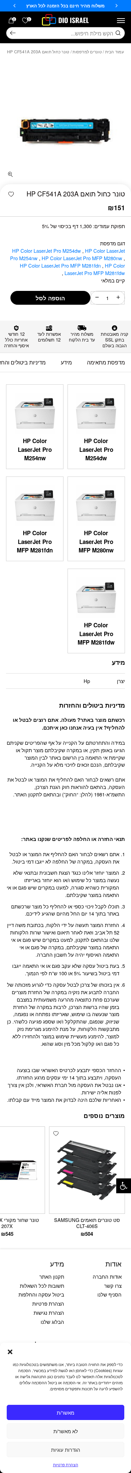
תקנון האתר (51, 1276)
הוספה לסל (50, 298)
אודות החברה (107, 1276)
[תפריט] (121, 20)
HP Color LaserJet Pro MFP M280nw (83, 258)
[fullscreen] (10, 174)
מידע (66, 362)
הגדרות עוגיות (65, 1449)
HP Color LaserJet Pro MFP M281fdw (94, 269)
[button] (123, 1185)
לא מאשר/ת (65, 1431)
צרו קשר (113, 1285)
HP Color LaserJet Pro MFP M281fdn (61, 265)
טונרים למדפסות (87, 51)
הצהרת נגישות (49, 1312)
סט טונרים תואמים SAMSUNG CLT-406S (87, 1222)
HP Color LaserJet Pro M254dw (47, 250)
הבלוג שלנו (52, 1321)
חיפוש (12, 33)
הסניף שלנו (109, 1294)
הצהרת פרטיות (65, 1464)
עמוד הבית (114, 51)
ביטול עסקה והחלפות (41, 1294)
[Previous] (117, 5)
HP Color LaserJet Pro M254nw (35, 449)
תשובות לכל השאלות (42, 1285)
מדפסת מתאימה (106, 362)
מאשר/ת (65, 1412)
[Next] (14, 5)
